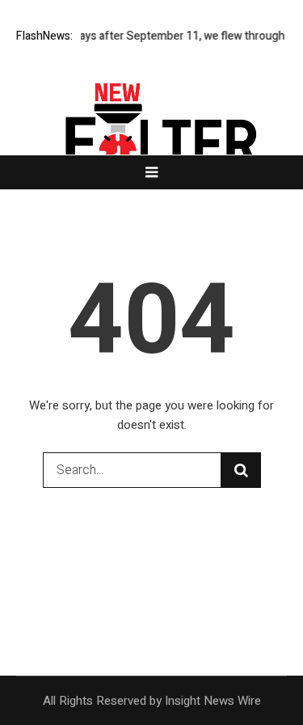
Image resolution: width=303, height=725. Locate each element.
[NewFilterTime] (152, 144)
